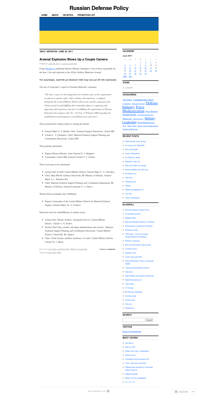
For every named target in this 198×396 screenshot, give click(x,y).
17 (151, 68)
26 (125, 73)
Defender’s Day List (132, 161)
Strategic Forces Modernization (148, 126)
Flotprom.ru (129, 308)
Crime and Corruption (138, 104)
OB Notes (68, 14)
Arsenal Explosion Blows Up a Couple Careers (73, 59)
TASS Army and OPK (133, 257)
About (55, 14)
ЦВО (59, 252)
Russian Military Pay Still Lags (136, 169)
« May (124, 76)
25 (156, 70)
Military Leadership (79, 249)
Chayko (128, 185)
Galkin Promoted (131, 374)
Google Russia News (133, 213)
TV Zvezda (129, 288)
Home (44, 14)
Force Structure (152, 111)
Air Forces (127, 99)
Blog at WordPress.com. (97, 391)
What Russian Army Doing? (135, 141)
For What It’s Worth (132, 157)
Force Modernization (133, 108)
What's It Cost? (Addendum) (135, 378)
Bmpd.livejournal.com (133, 279)
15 (140, 68)
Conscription (127, 104)
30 (145, 73)
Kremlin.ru (50, 68)
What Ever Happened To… (135, 189)
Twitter (127, 326)
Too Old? (128, 193)
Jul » (130, 76)
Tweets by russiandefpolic (131, 331)
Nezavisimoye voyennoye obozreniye (139, 226)
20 (130, 70)
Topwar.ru (129, 271)
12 (125, 68)
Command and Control (143, 99)
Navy (124, 126)
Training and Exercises (130, 129)
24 (151, 70)
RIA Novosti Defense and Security (138, 244)
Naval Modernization (146, 122)
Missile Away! (130, 355)
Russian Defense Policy (98, 8)
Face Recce (129, 343)
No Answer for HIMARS (134, 145)
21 (135, 70)
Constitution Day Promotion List (137, 359)
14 (135, 68)
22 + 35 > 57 (130, 382)
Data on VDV (130, 347)
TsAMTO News (131, 248)
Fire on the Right (131, 149)
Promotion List (86, 14)
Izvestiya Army (130, 296)
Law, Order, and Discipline (59, 249)
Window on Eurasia (132, 240)
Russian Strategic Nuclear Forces (137, 209)
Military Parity (130, 218)
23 (145, 70)
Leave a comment (69, 63)
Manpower (127, 118)
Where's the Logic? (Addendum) (137, 351)
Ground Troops (129, 114)
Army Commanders (132, 197)
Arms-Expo (129, 283)
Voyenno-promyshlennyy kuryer (137, 267)
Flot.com (128, 304)
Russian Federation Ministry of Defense (140, 222)
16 (145, 68)
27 (130, 73)
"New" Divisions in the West (135, 363)
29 (140, 73)
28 (135, 73)
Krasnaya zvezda (131, 230)
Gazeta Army (130, 300)
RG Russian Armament (133, 292)
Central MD (51, 252)
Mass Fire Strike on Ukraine (135, 165)
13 (130, 68)
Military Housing (138, 119)
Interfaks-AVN (130, 253)
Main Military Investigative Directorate (139, 275)
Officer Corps (131, 126)
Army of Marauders (132, 153)
